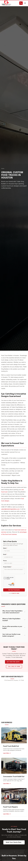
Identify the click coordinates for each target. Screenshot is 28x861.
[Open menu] (25, 3)
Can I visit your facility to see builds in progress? (11, 635)
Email (5, 554)
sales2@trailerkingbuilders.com (10, 509)
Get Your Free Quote (14, 589)
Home (2, 168)
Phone (5, 560)
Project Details (7, 566)
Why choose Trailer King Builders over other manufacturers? (12, 611)
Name (5, 548)
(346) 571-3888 (15, 593)
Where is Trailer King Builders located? (11, 619)
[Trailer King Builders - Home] (6, 3)
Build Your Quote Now (13, 842)
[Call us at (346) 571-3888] (21, 3)
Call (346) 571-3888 (14, 666)
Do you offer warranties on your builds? (12, 627)
